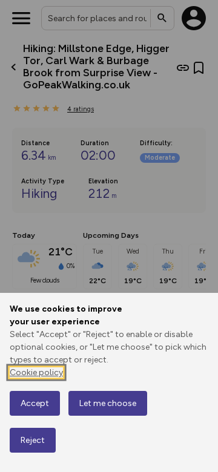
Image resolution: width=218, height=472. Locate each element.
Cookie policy (36, 372)
